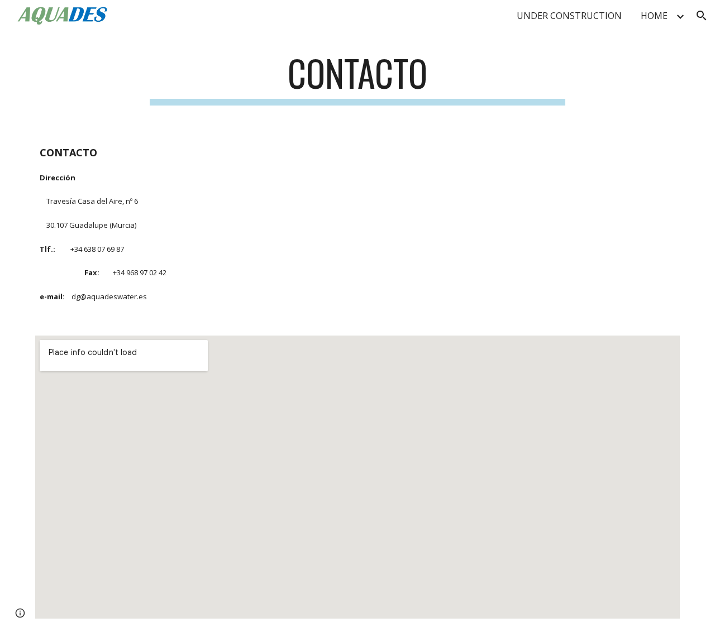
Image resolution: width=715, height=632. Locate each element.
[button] (701, 15)
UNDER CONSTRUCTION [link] (569, 15)
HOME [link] (654, 15)
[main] (357, 78)
